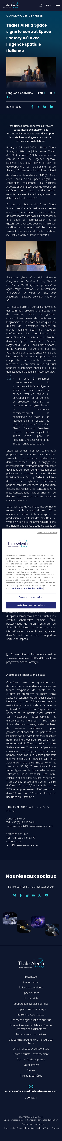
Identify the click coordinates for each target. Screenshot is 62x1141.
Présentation (31, 976)
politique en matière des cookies (27, 588)
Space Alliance (31, 993)
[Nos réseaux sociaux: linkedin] (51, 106)
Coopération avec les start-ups (31, 1003)
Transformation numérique (31, 1034)
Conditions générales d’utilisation (42, 1119)
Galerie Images (30, 1065)
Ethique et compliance (31, 987)
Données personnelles (33, 1124)
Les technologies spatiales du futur (31, 1020)
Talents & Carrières (31, 1075)
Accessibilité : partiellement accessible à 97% (27, 1128)
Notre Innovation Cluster (31, 1014)
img (40, 93)
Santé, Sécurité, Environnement (31, 1054)
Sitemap (55, 1128)
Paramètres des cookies (31, 597)
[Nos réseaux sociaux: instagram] (27, 895)
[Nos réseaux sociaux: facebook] (32, 106)
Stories (31, 1070)
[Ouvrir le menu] (57, 6)
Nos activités (31, 998)
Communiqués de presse (31, 1059)
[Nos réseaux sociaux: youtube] (46, 895)
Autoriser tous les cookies (31, 605)
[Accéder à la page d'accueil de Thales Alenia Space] (10, 5)
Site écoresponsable (14, 1119)
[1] (7, 654)
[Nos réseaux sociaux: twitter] (38, 106)
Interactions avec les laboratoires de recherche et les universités (31, 1027)
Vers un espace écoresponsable (31, 1048)
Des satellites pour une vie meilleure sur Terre (31, 1041)
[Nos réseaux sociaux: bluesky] (44, 106)
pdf (51, 93)
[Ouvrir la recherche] (40, 5)
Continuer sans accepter (47, 533)
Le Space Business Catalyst (30, 1009)
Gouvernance (31, 982)
